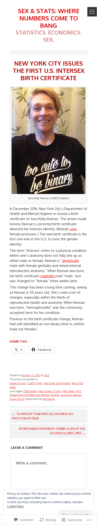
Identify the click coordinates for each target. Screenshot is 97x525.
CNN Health (30, 391)
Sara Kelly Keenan (71, 395)
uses (73, 229)
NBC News (69, 391)
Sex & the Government (57, 383)
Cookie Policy (15, 506)
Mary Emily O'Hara (49, 391)
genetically (70, 260)
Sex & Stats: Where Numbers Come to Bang (48, 18)
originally (47, 276)
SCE (47, 375)
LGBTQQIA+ (35, 383)
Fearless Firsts (18, 383)
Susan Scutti (17, 399)
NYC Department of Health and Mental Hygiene (45, 393)
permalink (49, 399)
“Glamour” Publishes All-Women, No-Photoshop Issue (43, 416)
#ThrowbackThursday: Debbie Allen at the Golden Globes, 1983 (52, 431)
